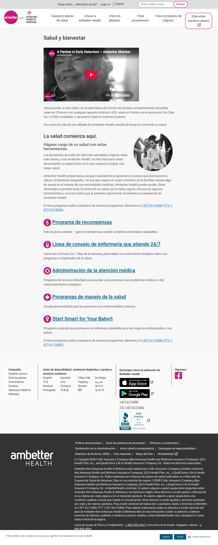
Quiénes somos (18, 373)
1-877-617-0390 (151, 205)
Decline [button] (166, 537)
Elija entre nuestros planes (200, 21)
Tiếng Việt (84, 377)
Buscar (180, 4)
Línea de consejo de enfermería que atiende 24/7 (106, 244)
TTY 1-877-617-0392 (131, 407)
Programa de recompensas (82, 222)
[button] (199, 537)
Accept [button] (180, 537)
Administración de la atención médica (93, 270)
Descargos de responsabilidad (177, 448)
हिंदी (80, 390)
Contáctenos (16, 381)
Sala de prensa (17, 377)
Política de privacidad (88, 443)
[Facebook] (178, 375)
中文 (46, 381)
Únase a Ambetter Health (90, 18)
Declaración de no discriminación (95, 448)
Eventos (13, 386)
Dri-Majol (100, 377)
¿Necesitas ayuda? (86, 4)
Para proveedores (141, 18)
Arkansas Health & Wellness (20, 392)
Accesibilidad (166, 454)
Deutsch (48, 386)
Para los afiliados (115, 18)
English (47, 377)
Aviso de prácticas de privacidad (125, 443)
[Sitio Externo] (135, 420)
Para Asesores (122, 454)
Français (65, 386)
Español (65, 377)
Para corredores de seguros (168, 18)
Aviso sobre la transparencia (137, 448)
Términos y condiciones (163, 443)
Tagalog (83, 381)
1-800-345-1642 (135, 525)
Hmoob (82, 386)
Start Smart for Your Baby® (82, 319)
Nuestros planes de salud (63, 18)
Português (49, 390)
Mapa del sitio (144, 454)
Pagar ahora (65, 4)
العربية (99, 381)
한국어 (99, 386)
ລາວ (62, 381)
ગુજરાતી (99, 390)
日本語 (64, 390)
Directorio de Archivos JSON (92, 454)
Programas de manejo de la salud (89, 297)
